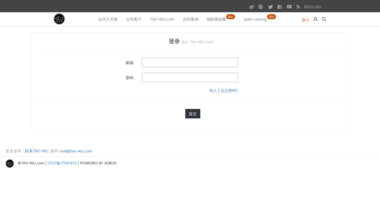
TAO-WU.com (162, 19)
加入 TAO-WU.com (197, 42)
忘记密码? (229, 90)
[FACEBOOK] (280, 6)
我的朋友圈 (220, 18)
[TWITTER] (270, 6)
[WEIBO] (251, 6)
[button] (315, 19)
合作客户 (134, 19)
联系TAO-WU (36, 151)
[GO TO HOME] (60, 19)
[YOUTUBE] (289, 6)
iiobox (110, 163)
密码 (130, 77)
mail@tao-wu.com (76, 151)
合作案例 (190, 19)
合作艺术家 (108, 19)
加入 (306, 19)
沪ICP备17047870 (62, 163)
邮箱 (130, 62)
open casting (258, 18)
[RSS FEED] (299, 6)
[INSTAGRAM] (261, 6)
